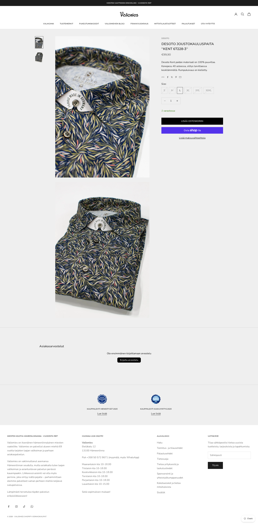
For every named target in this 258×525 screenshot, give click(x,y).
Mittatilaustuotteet (165, 24)
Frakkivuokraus (139, 24)
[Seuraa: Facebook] (8, 506)
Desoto (165, 38)
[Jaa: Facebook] (167, 77)
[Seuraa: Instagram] (16, 506)
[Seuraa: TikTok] (24, 506)
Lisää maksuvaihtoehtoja (192, 138)
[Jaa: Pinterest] (176, 77)
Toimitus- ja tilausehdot (170, 448)
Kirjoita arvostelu (129, 360)
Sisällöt (161, 492)
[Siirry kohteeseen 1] (39, 42)
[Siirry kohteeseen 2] (39, 57)
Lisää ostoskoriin (192, 121)
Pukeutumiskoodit (89, 24)
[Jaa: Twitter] (172, 77)
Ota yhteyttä (208, 24)
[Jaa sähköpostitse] (180, 77)
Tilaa (215, 465)
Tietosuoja (162, 459)
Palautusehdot (165, 453)
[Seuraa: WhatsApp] (31, 506)
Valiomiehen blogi (115, 24)
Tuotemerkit (66, 24)
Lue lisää (102, 413)
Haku (159, 442)
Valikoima (48, 24)
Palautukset (188, 24)
